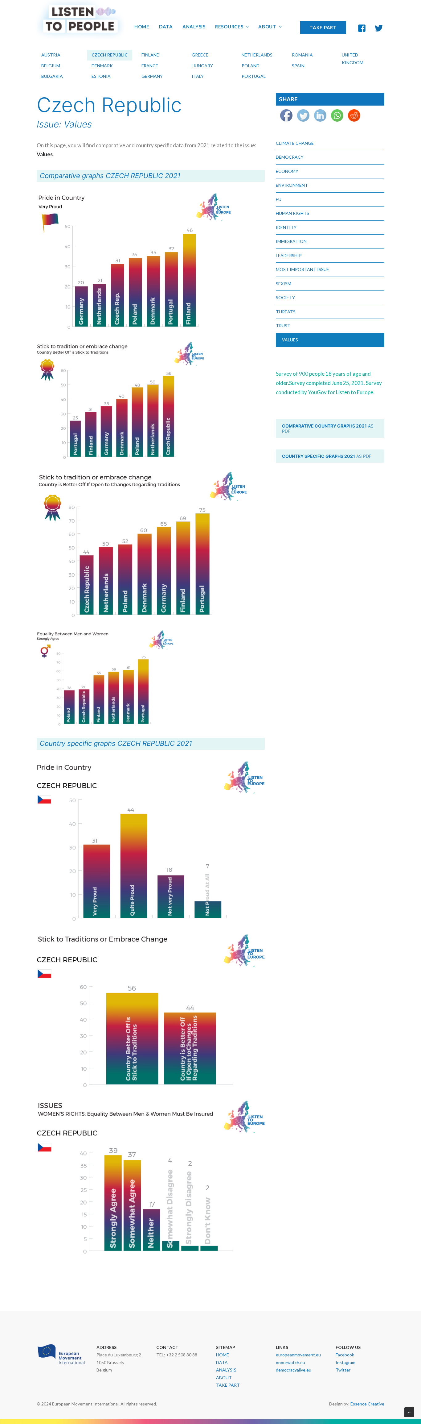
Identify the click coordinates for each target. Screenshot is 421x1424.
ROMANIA (302, 54)
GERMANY (152, 76)
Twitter (343, 1369)
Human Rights (292, 213)
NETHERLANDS (257, 54)
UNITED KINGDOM (352, 58)
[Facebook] (360, 26)
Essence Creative (367, 1403)
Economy (287, 171)
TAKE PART (323, 27)
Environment (292, 185)
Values (290, 339)
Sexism (283, 283)
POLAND (251, 65)
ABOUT (267, 26)
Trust (283, 325)
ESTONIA (101, 76)
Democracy (290, 157)
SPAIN (298, 65)
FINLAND (150, 54)
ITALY (198, 76)
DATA (166, 26)
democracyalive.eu (293, 1369)
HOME (141, 26)
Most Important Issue (302, 269)
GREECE (200, 54)
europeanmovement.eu (298, 1354)
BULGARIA (52, 76)
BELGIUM (50, 65)
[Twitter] (382, 26)
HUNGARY (202, 65)
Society (285, 297)
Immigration (291, 241)
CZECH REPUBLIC (110, 54)
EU (278, 199)
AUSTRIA (50, 54)
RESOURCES (229, 26)
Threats (286, 311)
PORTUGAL (254, 76)
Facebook (345, 1354)
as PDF (328, 428)
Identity (286, 227)
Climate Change (295, 143)
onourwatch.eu (290, 1362)
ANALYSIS (194, 26)
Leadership (289, 255)
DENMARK (102, 65)
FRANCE (149, 65)
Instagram (345, 1362)
